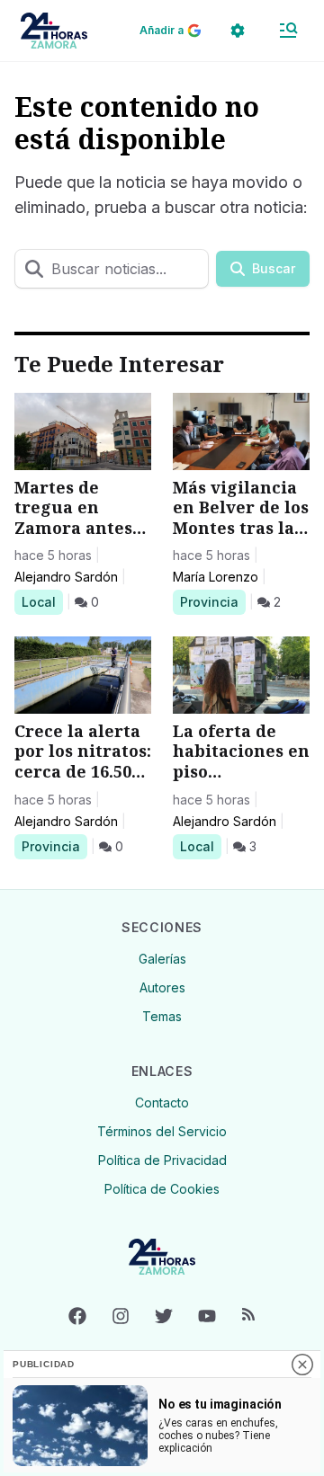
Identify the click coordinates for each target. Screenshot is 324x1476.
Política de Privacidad (162, 1160)
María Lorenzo (215, 576)
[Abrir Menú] (288, 30)
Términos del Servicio (162, 1131)
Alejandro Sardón (66, 576)
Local (42, 601)
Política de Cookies (162, 1188)
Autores (162, 987)
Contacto (162, 1102)
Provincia (212, 601)
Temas (162, 1016)
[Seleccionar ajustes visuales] (238, 31)
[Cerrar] (302, 1364)
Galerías (162, 958)
